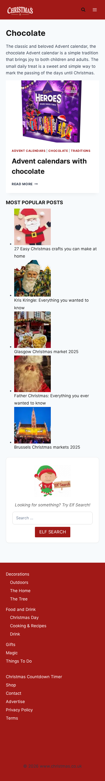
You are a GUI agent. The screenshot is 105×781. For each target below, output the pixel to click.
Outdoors (19, 582)
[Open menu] (94, 9)
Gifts (10, 644)
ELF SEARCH (52, 531)
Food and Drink (21, 609)
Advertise (15, 701)
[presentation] (52, 111)
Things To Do (19, 661)
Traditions (80, 151)
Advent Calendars (29, 151)
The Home (20, 590)
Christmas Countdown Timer (34, 676)
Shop (11, 685)
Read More (25, 184)
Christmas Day (24, 617)
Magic (12, 652)
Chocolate (58, 151)
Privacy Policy (19, 709)
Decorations (17, 574)
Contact (13, 693)
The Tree (19, 599)
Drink (15, 634)
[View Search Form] (83, 9)
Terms (12, 718)
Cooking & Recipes (28, 625)
